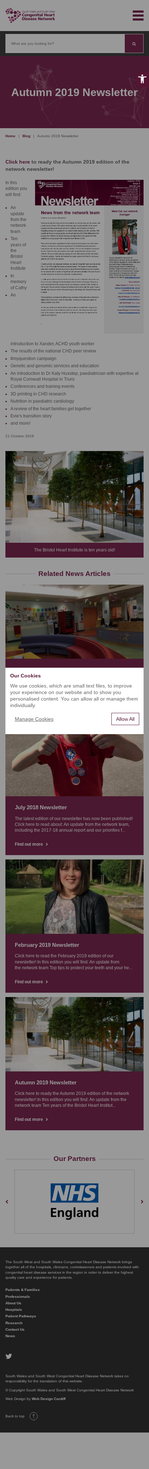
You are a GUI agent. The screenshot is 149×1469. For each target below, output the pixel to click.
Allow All (125, 719)
